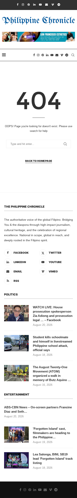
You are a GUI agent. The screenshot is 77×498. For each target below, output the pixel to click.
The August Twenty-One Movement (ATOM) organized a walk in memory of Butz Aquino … (52, 373)
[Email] (46, 4)
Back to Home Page (38, 160)
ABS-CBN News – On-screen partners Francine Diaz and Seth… (38, 409)
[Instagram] (23, 4)
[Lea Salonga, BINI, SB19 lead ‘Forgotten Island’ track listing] (16, 460)
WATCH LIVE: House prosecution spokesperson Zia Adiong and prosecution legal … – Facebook (52, 313)
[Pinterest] (29, 4)
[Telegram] (58, 4)
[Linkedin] (34, 4)
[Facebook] (17, 4)
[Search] (73, 55)
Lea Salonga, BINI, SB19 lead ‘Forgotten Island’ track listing (53, 459)
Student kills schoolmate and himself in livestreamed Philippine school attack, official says (52, 343)
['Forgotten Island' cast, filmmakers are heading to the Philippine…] (16, 434)
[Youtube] (40, 4)
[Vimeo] (52, 4)
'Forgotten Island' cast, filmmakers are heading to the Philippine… (51, 433)
